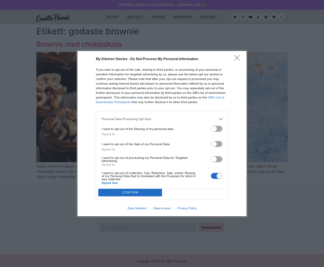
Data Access (162, 208)
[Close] (238, 59)
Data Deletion (137, 208)
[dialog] (162, 134)
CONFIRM (130, 192)
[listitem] (162, 119)
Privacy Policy (187, 208)
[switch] (216, 129)
